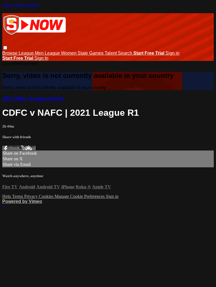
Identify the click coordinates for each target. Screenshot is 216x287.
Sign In (41, 58)
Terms (18, 196)
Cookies (47, 196)
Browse (10, 53)
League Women (61, 53)
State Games (91, 53)
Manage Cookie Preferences (80, 196)
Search (125, 53)
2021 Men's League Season (33, 98)
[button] (5, 48)
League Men (32, 53)
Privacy (31, 196)
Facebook (11, 147)
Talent (111, 53)
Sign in (172, 53)
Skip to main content (20, 4)
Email (30, 147)
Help (7, 196)
